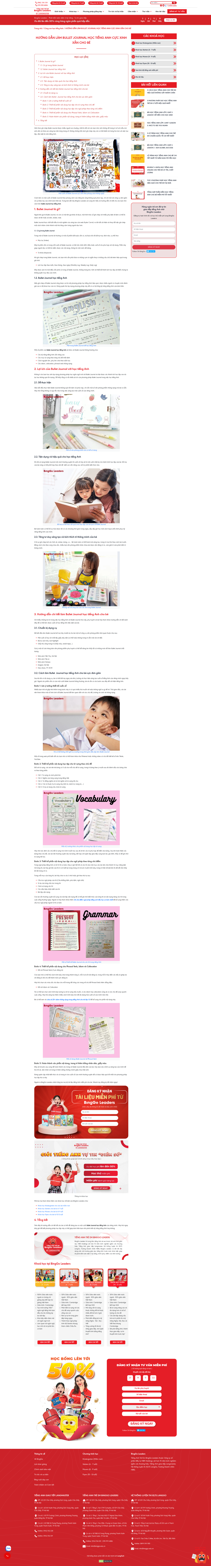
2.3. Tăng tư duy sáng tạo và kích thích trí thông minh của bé (64, 85)
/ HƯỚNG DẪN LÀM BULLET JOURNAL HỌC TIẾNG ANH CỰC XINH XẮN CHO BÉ (97, 29)
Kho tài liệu (160, 11)
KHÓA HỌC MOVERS (93, 1282)
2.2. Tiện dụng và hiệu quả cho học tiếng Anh (58, 81)
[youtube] (163, 5)
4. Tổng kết (42, 121)
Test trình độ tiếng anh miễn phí (146, 70)
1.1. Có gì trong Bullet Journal (51, 65)
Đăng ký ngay (100, 1130)
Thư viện (146, 11)
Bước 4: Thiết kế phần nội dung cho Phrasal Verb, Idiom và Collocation (70, 113)
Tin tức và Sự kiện (116, 11)
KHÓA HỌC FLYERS (118, 1282)
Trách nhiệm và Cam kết (44, 1485)
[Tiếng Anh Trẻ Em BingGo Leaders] (42, 11)
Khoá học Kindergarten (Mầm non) (147, 43)
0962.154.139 (42, 3)
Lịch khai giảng (40, 1464)
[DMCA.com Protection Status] (105, 1561)
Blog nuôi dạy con (41, 1480)
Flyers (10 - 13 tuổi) (90, 1475)
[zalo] (166, 5)
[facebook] (161, 5)
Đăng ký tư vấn (177, 11)
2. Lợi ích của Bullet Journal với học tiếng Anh (56, 73)
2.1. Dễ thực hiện (46, 77)
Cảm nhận (132, 11)
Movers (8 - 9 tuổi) (90, 1470)
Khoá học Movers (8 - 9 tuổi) (145, 56)
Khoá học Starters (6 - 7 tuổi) (145, 50)
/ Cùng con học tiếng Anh (52, 29)
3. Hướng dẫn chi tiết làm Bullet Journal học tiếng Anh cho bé (62, 89)
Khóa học (73, 11)
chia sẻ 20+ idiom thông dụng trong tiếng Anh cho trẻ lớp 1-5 (68, 1000)
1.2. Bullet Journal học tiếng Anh (52, 69)
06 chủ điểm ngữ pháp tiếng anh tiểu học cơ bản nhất (93, 900)
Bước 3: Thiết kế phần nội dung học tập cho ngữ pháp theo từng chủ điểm (72, 109)
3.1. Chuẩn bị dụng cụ (49, 93)
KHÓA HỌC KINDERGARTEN (45, 1282)
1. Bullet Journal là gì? (46, 62)
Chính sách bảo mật (42, 1470)
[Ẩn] (86, 57)
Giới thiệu (59, 11)
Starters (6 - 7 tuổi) (90, 1464)
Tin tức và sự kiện (41, 1475)
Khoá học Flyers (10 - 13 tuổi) (145, 63)
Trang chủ (38, 29)
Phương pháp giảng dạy (92, 11)
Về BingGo (38, 1459)
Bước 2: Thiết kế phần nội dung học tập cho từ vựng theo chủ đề (68, 105)
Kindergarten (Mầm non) (92, 1459)
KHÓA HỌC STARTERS (69, 1282)
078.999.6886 (43, 5)
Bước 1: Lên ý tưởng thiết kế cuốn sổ (56, 101)
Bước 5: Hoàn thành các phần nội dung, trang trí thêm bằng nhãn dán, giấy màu (75, 117)
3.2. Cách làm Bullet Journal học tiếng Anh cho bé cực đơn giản (66, 97)
